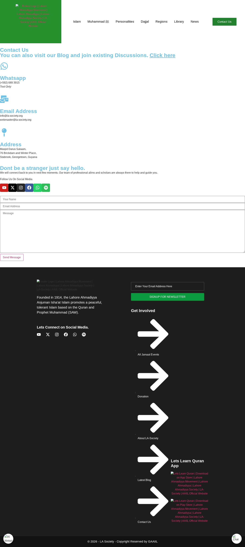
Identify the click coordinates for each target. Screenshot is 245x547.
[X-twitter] (12, 188)
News (195, 21)
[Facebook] (29, 188)
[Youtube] (4, 188)
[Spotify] (46, 188)
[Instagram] (21, 188)
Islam (77, 21)
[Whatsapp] (37, 188)
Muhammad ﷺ (98, 21)
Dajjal (145, 21)
